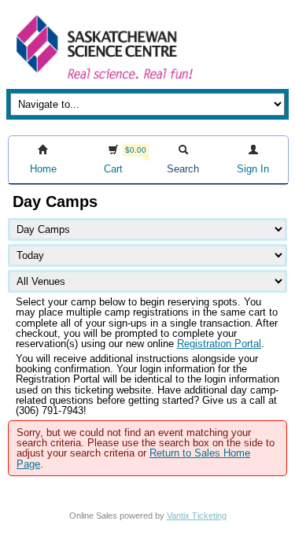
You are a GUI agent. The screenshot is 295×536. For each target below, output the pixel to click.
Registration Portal (219, 343)
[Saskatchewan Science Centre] (103, 80)
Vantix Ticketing (197, 515)
